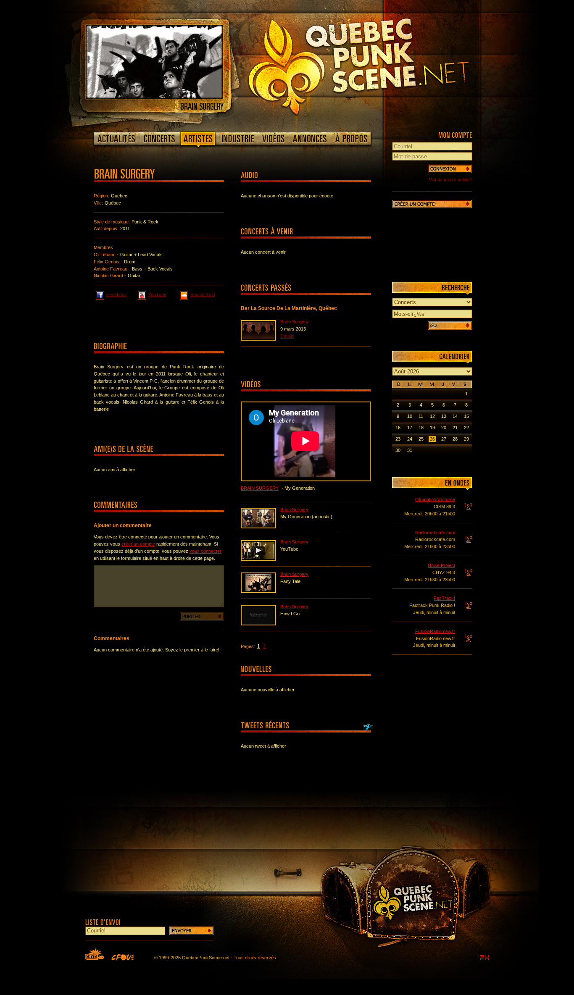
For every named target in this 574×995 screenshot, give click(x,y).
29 (466, 438)
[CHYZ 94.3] (94, 954)
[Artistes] (198, 140)
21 (455, 427)
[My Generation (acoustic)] (258, 526)
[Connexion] (450, 169)
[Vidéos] (273, 138)
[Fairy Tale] (258, 591)
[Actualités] (117, 138)
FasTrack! (444, 598)
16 (397, 427)
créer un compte (138, 543)
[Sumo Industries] (484, 957)
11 (421, 416)
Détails (287, 336)
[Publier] (202, 616)
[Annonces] (310, 138)
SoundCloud (202, 294)
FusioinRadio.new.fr (435, 631)
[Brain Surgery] (154, 97)
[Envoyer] (191, 931)
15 (466, 416)
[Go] (450, 325)
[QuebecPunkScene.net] (376, 65)
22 (466, 427)
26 (432, 438)
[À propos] (351, 138)
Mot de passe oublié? (450, 179)
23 (397, 438)
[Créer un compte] (432, 204)
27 (443, 438)
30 (397, 450)
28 (455, 438)
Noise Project (441, 565)
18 (421, 427)
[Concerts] (159, 138)
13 (443, 416)
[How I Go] (258, 623)
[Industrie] (237, 138)
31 (409, 450)
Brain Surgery (260, 488)
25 (421, 438)
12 (432, 416)
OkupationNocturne (435, 499)
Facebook (116, 294)
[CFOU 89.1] (122, 957)
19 (432, 427)
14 (455, 416)
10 (409, 416)
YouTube (157, 294)
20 (443, 427)
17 (409, 427)
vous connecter (205, 551)
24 (409, 438)
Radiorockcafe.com (435, 532)
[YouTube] (258, 559)
